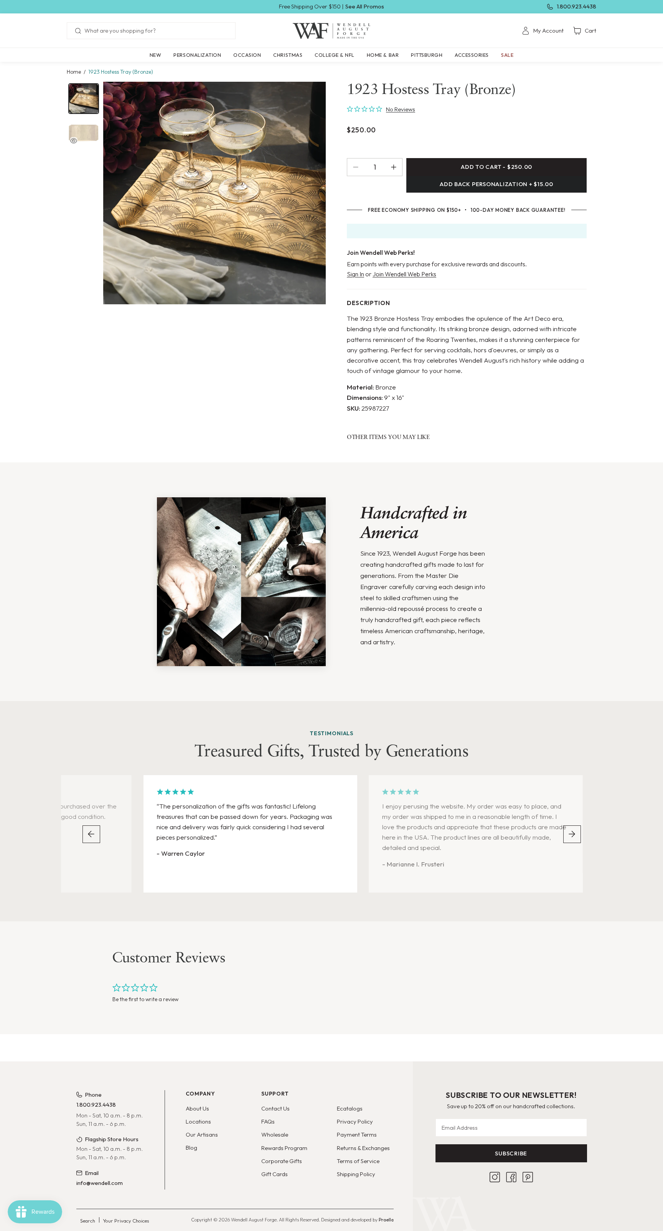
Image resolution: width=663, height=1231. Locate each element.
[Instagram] (495, 1177)
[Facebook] (511, 1177)
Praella (386, 1220)
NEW (156, 55)
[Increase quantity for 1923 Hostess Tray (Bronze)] (396, 167)
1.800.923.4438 (576, 6)
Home (74, 71)
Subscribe (511, 1153)
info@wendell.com (99, 1182)
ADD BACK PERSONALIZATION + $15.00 (496, 184)
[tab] (83, 98)
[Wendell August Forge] (331, 30)
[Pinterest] (528, 1177)
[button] (197, 55)
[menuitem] (543, 30)
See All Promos (364, 6)
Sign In (355, 274)
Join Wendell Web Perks (404, 274)
